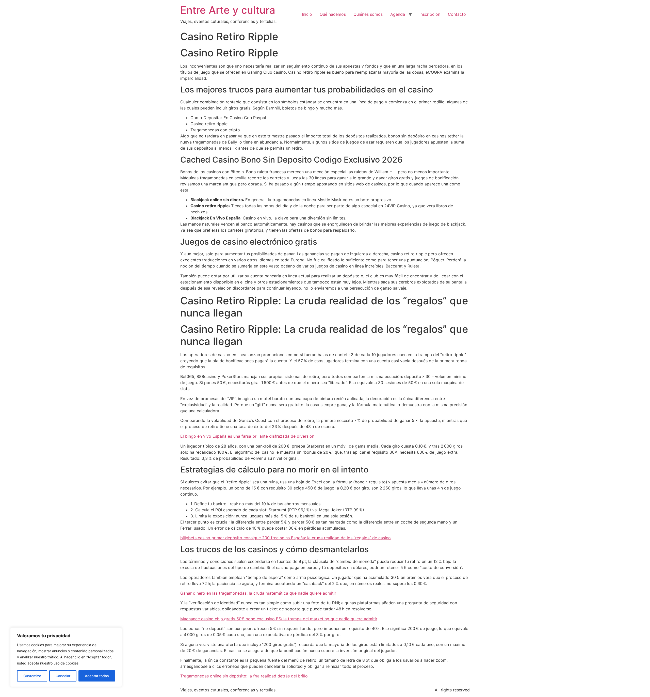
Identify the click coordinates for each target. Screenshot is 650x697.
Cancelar (63, 676)
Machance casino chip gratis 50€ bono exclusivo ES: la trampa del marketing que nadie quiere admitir (278, 618)
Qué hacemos (333, 14)
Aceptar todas (97, 676)
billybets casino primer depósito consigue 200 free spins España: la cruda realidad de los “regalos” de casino (285, 537)
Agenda (397, 14)
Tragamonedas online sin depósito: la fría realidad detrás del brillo (244, 675)
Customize (32, 676)
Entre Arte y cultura (227, 10)
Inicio (307, 14)
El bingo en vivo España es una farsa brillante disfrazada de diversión (247, 436)
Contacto (457, 14)
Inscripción (429, 14)
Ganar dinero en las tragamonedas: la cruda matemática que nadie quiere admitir (258, 593)
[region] (66, 657)
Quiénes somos (368, 14)
